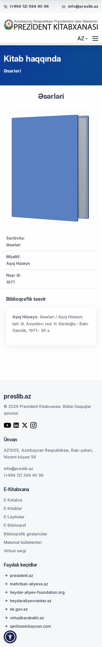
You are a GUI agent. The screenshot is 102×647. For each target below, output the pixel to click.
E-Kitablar (13, 508)
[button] (10, 637)
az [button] (81, 38)
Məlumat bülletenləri (23, 542)
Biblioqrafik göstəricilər (25, 533)
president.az (21, 575)
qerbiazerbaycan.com (30, 626)
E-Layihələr (14, 516)
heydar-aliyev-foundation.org (37, 592)
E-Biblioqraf (15, 525)
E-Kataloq (13, 500)
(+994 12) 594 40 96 (29, 6)
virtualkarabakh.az (27, 617)
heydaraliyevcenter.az (30, 600)
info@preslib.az (83, 6)
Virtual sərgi (15, 550)
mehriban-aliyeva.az (29, 583)
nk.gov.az (19, 609)
